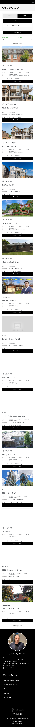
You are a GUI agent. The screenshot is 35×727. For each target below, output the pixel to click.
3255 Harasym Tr (9, 146)
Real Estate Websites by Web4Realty (17, 718)
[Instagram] (21, 714)
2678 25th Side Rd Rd (11, 339)
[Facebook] (14, 714)
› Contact (7, 698)
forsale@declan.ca (12, 666)
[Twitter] (17, 714)
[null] (25, 39)
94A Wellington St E (10, 300)
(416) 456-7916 (10, 668)
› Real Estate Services (11, 680)
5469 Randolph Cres (10, 262)
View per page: (5, 37)
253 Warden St (8, 185)
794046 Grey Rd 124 (10, 608)
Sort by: (20, 37)
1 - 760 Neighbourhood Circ (13, 416)
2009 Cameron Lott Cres (12, 570)
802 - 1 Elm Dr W (9, 493)
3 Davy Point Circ (9, 454)
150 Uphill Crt (7, 531)
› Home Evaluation (10, 684)
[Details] (17, 65)
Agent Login (17, 721)
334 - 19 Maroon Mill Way (12, 69)
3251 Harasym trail (10, 108)
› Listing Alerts (9, 689)
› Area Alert (7, 693)
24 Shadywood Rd (9, 223)
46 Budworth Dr (8, 377)
